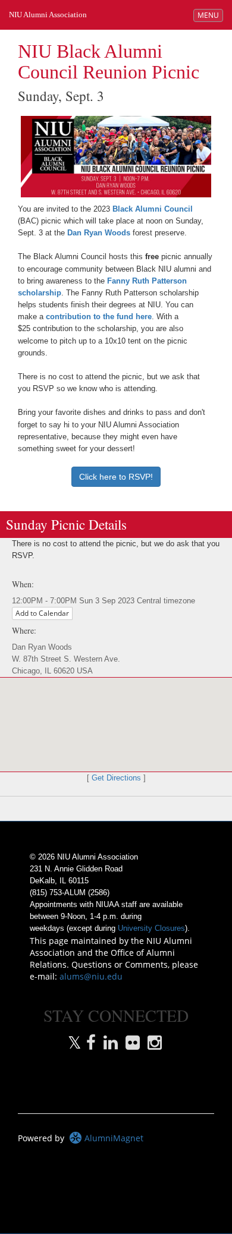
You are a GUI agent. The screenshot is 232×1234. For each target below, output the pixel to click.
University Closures (151, 928)
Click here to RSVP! (116, 476)
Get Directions (116, 778)
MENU (210, 15)
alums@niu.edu (91, 976)
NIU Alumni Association (48, 14)
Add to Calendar (42, 613)
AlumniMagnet (112, 1138)
